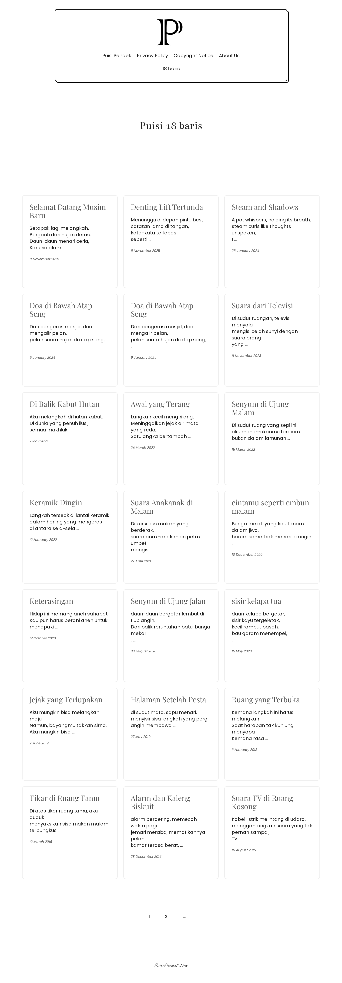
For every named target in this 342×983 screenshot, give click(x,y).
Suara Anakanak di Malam (162, 506)
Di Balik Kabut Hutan (65, 404)
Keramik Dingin (56, 502)
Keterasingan (51, 601)
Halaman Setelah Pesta (168, 699)
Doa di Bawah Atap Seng (61, 309)
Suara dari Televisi (262, 305)
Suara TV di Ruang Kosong (262, 802)
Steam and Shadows (265, 207)
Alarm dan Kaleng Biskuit (160, 802)
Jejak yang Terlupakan (66, 699)
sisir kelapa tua (256, 601)
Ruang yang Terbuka (266, 699)
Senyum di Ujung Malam (260, 408)
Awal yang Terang (160, 404)
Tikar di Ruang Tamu (65, 798)
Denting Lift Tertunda (167, 207)
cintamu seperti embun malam (270, 506)
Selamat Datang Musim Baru (68, 211)
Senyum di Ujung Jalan (168, 601)
